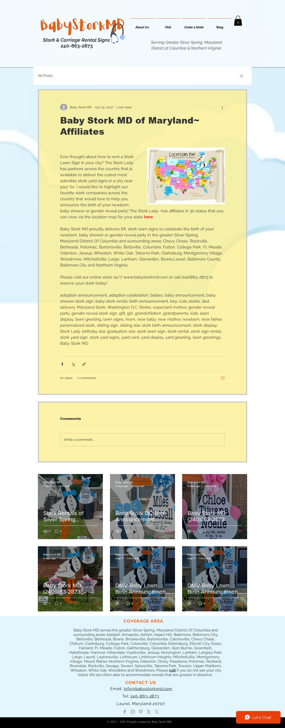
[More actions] (222, 107)
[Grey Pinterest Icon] (141, 712)
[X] (157, 712)
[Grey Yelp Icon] (149, 712)
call (172, 670)
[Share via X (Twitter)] (73, 364)
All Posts (45, 75)
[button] (238, 21)
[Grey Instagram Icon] (133, 712)
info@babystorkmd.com (148, 688)
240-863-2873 (144, 696)
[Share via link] (84, 364)
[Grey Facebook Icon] (125, 712)
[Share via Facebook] (62, 364)
